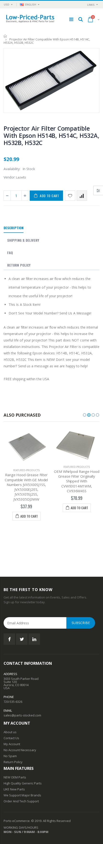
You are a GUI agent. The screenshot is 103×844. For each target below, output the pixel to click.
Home (5, 36)
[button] (84, 415)
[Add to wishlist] (70, 195)
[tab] (13, 228)
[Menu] (71, 19)
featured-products (26, 470)
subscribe (81, 622)
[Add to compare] (82, 195)
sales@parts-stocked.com (22, 715)
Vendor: (9, 177)
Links (91, 4)
